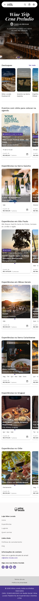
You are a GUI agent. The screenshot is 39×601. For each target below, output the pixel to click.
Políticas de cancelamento (12, 542)
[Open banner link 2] (19, 29)
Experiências (6, 524)
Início (4, 520)
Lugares (5, 528)
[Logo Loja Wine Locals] (19, 509)
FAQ (3, 546)
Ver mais (32, 65)
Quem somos (7, 532)
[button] (16, 57)
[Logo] (10, 4)
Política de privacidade (19, 582)
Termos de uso (19, 579)
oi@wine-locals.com (10, 558)
